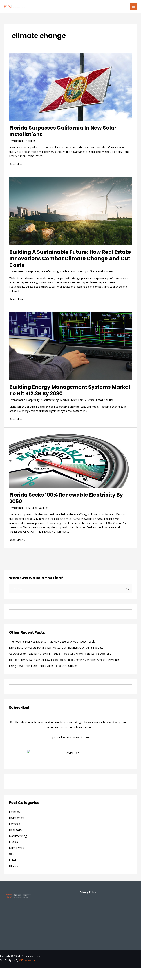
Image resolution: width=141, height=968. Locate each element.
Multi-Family (78, 271)
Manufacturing (50, 271)
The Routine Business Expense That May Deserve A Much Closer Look (52, 641)
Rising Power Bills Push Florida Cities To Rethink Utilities (43, 666)
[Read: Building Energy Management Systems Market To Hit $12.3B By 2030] (70, 345)
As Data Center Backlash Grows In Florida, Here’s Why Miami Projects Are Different (60, 653)
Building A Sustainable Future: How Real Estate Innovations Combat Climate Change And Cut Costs (70, 258)
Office (91, 271)
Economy (14, 811)
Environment (17, 140)
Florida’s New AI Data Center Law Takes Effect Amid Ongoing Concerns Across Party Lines (64, 659)
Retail (99, 271)
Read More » (17, 164)
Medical (65, 271)
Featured (31, 507)
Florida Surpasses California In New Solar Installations (62, 131)
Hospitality (32, 271)
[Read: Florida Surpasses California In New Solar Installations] (70, 86)
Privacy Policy (88, 892)
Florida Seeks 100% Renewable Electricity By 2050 (66, 498)
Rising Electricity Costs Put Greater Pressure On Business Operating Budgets (56, 647)
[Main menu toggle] (133, 6)
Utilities (30, 140)
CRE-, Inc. (28, 960)
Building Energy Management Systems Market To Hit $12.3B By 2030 (70, 390)
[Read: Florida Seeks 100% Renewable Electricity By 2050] (70, 459)
